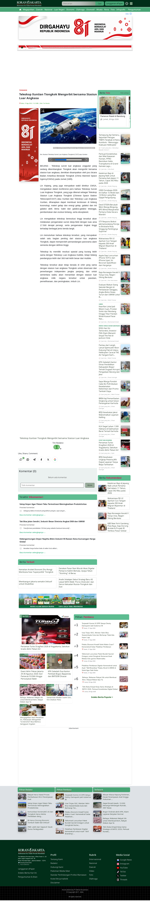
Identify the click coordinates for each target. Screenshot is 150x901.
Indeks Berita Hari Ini (27, 873)
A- (50, 159)
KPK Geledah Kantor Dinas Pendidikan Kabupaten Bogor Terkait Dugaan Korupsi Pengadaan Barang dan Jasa (109, 368)
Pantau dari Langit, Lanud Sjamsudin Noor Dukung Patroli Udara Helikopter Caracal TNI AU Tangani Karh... (109, 350)
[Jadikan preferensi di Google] (55, 460)
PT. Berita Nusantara (81, 890)
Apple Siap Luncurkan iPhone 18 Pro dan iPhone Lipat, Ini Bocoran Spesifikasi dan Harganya (108, 260)
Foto (91, 875)
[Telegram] (35, 460)
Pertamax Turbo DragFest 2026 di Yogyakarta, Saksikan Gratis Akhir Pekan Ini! (108, 446)
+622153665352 (24, 864)
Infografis (120, 9)
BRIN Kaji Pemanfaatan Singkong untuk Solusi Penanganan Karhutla (109, 401)
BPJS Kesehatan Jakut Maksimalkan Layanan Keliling (108, 415)
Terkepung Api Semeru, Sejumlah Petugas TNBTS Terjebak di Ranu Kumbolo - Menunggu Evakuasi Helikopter (109, 140)
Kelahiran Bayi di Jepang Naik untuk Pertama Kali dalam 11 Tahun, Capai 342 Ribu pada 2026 (109, 178)
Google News (126, 859)
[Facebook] (41, 460)
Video (91, 871)
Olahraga (93, 878)
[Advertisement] (75, 68)
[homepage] (31, 851)
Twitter (123, 875)
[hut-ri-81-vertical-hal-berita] (28, 144)
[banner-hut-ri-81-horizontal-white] (75, 27)
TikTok (123, 871)
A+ (86, 159)
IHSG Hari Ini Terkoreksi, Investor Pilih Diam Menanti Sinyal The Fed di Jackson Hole (107, 333)
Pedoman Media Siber (60, 871)
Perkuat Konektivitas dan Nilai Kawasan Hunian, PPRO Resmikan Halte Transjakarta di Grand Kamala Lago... (108, 160)
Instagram (124, 863)
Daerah (92, 867)
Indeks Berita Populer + (102, 697)
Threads (123, 879)
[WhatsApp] (28, 460)
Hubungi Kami (57, 867)
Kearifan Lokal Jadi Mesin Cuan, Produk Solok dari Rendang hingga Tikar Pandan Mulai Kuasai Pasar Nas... (108, 312)
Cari (99, 3)
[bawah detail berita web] (58, 600)
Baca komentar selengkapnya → (33, 515)
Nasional (93, 863)
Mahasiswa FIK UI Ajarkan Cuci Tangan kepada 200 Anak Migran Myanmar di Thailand (108, 243)
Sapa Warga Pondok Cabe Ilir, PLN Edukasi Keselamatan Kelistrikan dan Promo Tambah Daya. (109, 386)
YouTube (124, 867)
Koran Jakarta (66, 890)
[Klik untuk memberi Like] (21, 460)
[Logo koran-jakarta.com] (29, 3)
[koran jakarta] (23, 47)
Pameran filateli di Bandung (112, 116)
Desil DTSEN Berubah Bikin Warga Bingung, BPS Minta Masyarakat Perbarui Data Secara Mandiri (109, 209)
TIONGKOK (23, 90)
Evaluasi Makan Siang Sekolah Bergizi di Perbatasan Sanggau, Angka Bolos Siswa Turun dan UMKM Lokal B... (109, 290)
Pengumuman (134, 9)
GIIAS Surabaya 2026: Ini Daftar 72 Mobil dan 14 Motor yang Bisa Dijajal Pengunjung (109, 194)
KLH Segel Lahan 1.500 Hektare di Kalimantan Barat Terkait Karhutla (109, 429)
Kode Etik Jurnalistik (59, 878)
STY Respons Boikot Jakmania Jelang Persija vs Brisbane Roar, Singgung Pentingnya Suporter (109, 226)
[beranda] (20, 9)
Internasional (95, 859)
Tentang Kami (57, 859)
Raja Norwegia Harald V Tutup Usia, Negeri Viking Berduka (109, 275)
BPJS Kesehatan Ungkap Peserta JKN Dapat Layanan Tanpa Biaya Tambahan (108, 461)
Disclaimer (55, 882)
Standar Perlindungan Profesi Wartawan (68, 875)
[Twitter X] (48, 460)
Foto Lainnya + (125, 93)
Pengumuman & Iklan (27, 877)
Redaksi (54, 863)
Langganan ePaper (114, 3)
